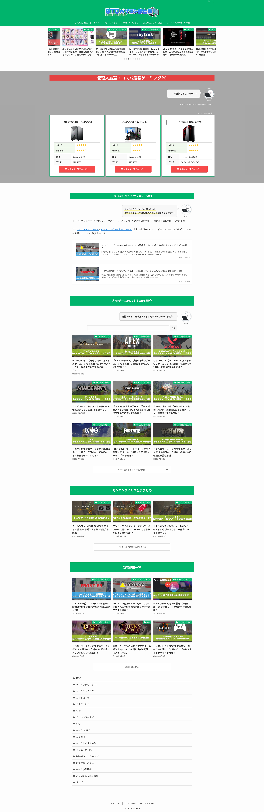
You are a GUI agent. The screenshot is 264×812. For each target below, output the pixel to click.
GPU (78, 710)
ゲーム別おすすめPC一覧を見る (132, 469)
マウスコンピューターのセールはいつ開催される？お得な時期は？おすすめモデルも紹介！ (144, 247)
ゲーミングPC (83, 730)
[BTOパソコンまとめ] (132, 11)
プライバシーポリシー (133, 803)
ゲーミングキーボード (87, 684)
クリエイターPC (84, 749)
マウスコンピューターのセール (116, 229)
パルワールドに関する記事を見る (132, 546)
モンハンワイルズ (85, 717)
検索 (173, 328)
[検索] (213, 1)
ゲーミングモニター (86, 691)
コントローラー (84, 697)
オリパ (79, 782)
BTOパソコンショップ (87, 756)
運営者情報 (149, 803)
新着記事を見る (132, 666)
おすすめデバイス (85, 762)
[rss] (209, 1)
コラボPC (81, 736)
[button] (124, 59)
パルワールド (82, 704)
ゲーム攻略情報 (84, 769)
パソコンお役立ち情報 (87, 775)
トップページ (115, 803)
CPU (78, 723)
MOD (78, 678)
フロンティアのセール (88, 229)
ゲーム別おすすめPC (86, 743)
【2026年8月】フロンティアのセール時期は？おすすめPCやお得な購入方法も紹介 (142, 271)
